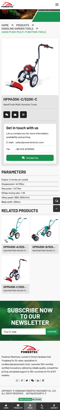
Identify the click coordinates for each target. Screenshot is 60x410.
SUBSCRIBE (52, 331)
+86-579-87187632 (25, 149)
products (22, 25)
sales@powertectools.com (30, 142)
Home (5, 25)
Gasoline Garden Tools (17, 28)
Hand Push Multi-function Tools (24, 32)
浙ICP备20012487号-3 (36, 393)
